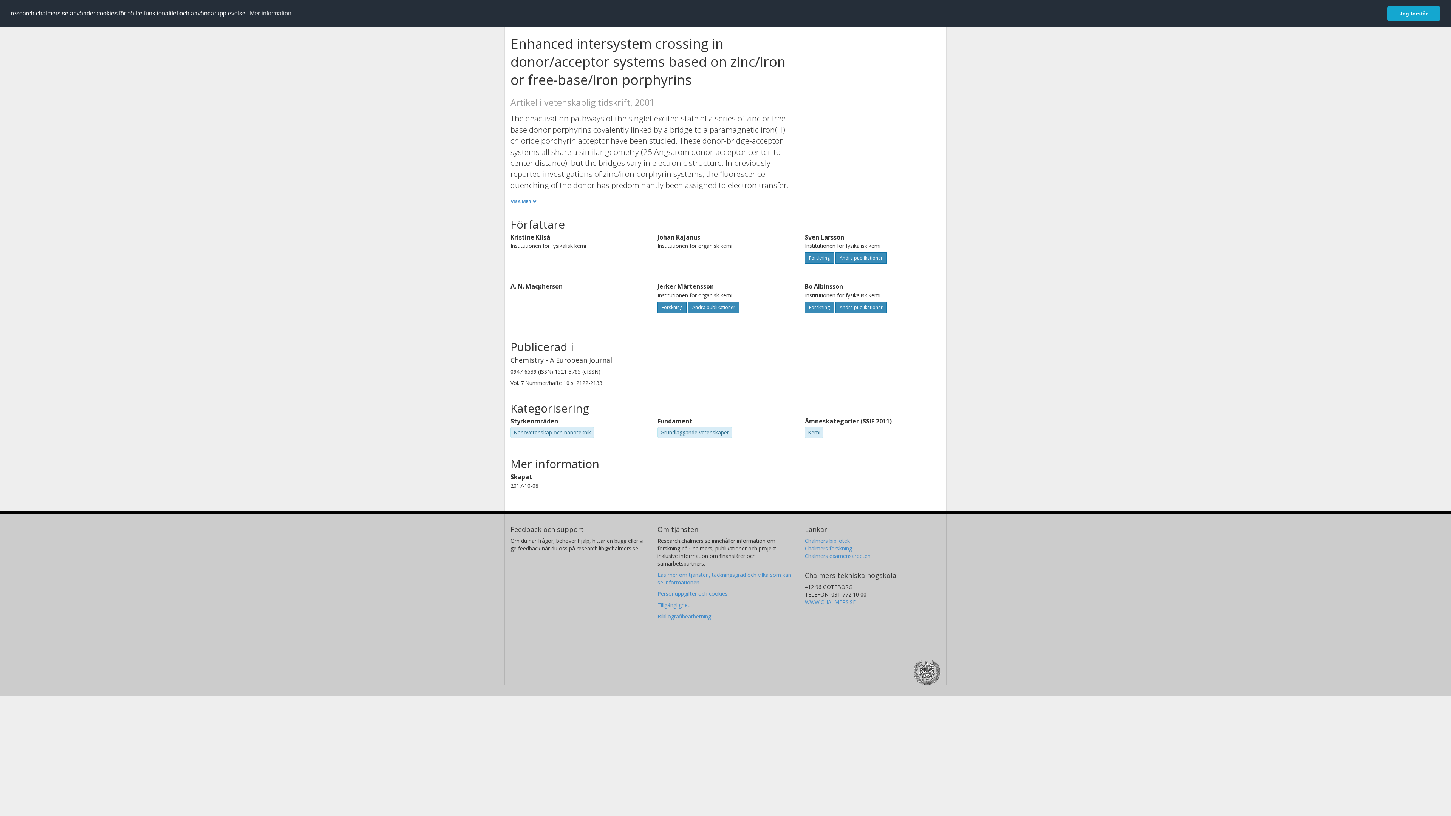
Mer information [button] (270, 13)
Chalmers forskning (828, 548)
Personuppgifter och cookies (692, 593)
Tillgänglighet (673, 605)
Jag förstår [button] (1414, 14)
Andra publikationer (861, 258)
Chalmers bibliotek (827, 540)
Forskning (819, 258)
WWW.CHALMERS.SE (830, 602)
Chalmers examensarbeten (838, 555)
